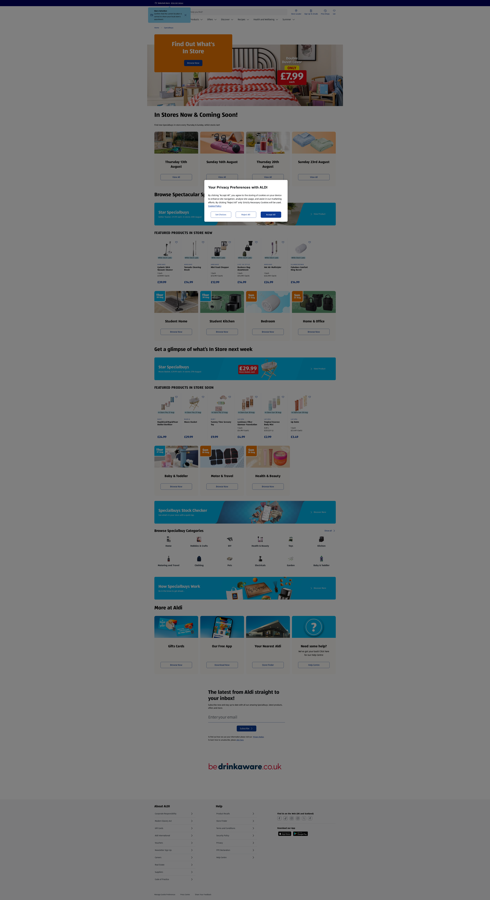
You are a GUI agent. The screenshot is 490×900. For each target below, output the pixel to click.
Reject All (245, 214)
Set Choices (220, 214)
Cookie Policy (214, 206)
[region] (246, 201)
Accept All (271, 214)
